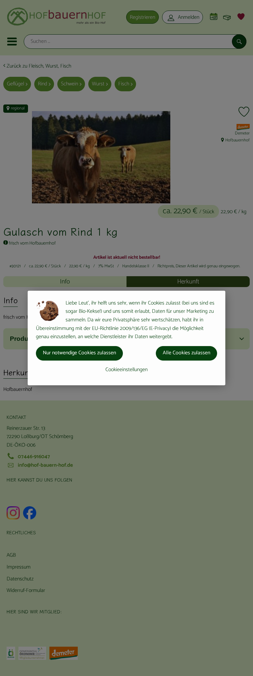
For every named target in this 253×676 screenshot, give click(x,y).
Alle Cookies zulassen (186, 352)
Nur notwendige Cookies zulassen (79, 352)
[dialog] (126, 338)
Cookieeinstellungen (126, 369)
